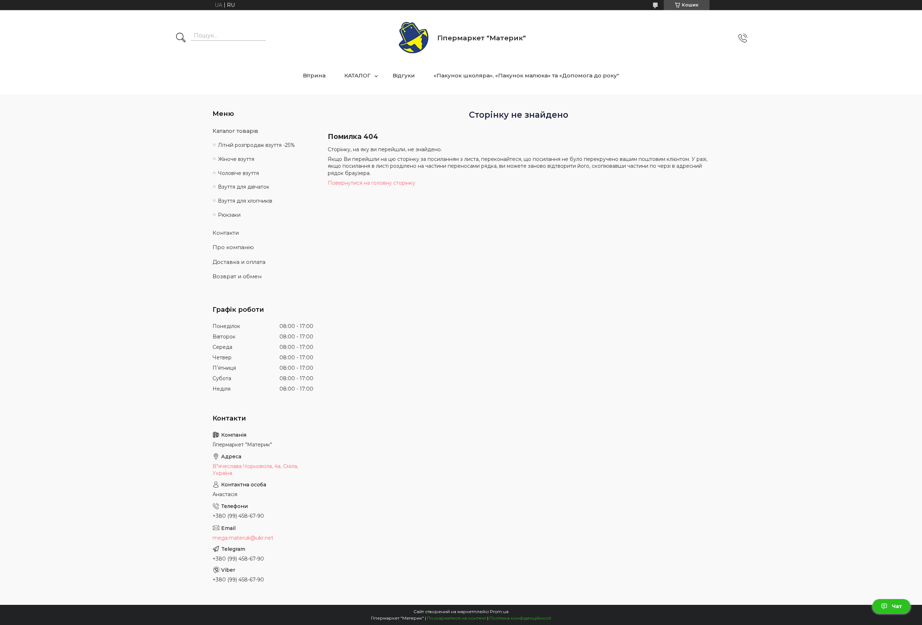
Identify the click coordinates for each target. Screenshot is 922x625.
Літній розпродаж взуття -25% (256, 145)
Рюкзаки (229, 215)
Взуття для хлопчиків (245, 201)
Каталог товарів (235, 130)
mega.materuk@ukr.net (242, 538)
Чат (897, 606)
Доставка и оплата (238, 261)
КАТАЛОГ (357, 75)
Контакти (225, 232)
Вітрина (314, 75)
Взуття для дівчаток (243, 187)
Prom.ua (499, 611)
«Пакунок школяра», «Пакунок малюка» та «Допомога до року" (526, 75)
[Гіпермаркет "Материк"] (413, 38)
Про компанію (233, 247)
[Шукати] (181, 38)
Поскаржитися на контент (456, 618)
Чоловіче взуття (238, 173)
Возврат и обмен (236, 276)
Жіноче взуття (236, 159)
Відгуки (404, 75)
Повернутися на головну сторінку (371, 183)
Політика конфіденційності (520, 618)
